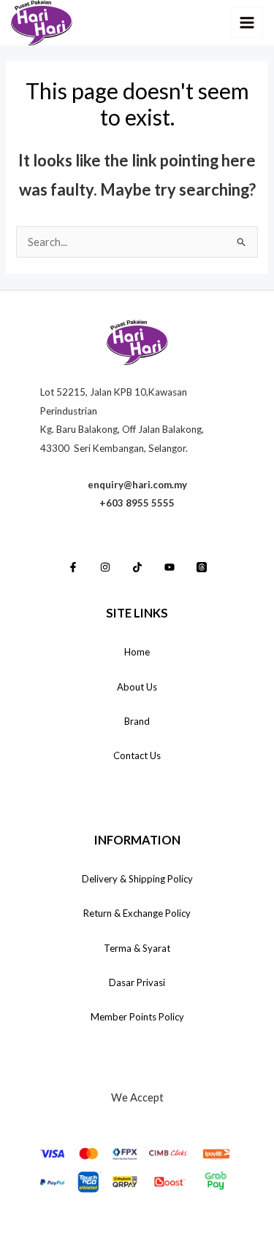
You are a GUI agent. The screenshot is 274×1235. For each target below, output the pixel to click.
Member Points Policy (137, 1017)
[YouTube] (169, 567)
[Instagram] (105, 567)
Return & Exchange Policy (137, 913)
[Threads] (202, 567)
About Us (137, 687)
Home (137, 652)
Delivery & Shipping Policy (137, 879)
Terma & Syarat (137, 948)
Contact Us (137, 755)
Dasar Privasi (137, 982)
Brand (137, 721)
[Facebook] (73, 567)
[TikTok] (137, 567)
